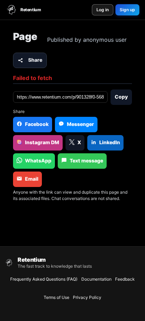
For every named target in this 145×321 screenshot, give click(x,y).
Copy (121, 97)
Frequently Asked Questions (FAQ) (43, 279)
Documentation (96, 279)
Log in (102, 9)
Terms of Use (56, 297)
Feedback (125, 279)
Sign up (127, 9)
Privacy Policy (87, 297)
